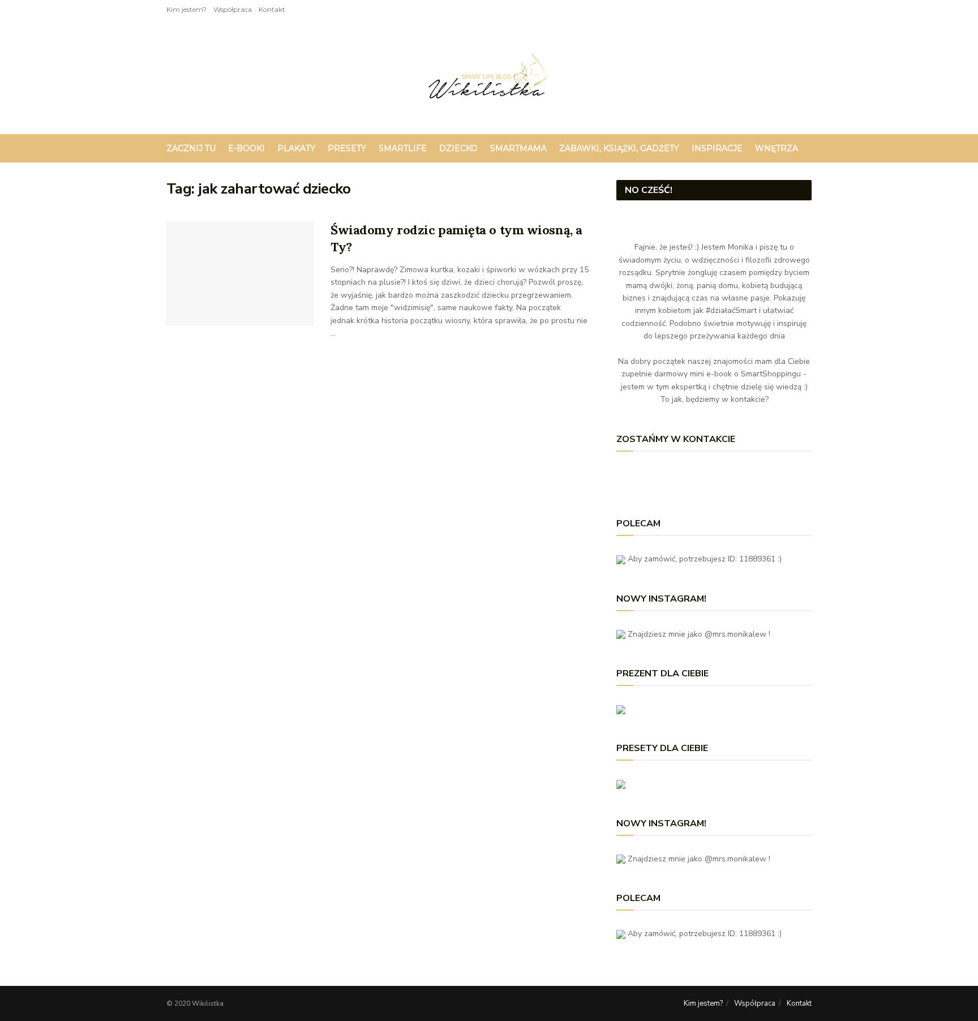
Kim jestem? (186, 9)
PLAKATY (296, 148)
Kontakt (272, 9)
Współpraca (232, 9)
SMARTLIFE (403, 148)
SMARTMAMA (518, 148)
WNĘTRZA (776, 148)
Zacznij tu (191, 148)
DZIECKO (458, 148)
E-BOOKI (246, 148)
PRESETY (347, 148)
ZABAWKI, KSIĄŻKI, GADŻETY (619, 148)
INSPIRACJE (717, 148)
